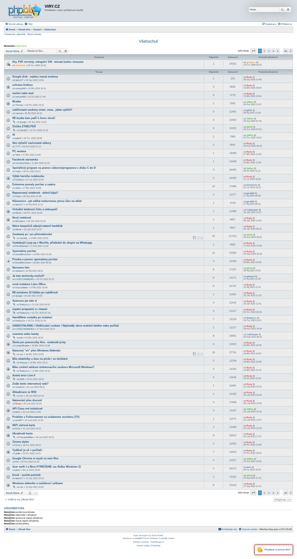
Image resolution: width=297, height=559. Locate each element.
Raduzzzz (25, 304)
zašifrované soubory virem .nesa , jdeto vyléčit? (42, 109)
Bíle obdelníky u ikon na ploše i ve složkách (40, 358)
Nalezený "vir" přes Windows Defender (36, 350)
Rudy (249, 77)
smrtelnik (20, 65)
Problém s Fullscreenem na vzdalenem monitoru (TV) (45, 416)
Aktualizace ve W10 (24, 392)
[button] (253, 51)
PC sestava (19, 151)
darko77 (19, 80)
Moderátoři (21, 46)
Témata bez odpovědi (14, 34)
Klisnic (18, 213)
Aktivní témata (34, 34)
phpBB (138, 538)
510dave (19, 179)
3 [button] (269, 51)
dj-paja (23, 122)
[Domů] (25, 10)
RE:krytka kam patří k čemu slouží (33, 118)
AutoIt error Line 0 (23, 375)
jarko (17, 412)
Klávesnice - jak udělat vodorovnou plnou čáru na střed (47, 201)
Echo (17, 428)
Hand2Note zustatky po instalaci (32, 317)
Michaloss (20, 221)
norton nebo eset (23, 93)
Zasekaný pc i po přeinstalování (32, 234)
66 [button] (285, 51)
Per (17, 461)
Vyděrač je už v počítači (27, 450)
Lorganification (22, 345)
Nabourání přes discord (27, 400)
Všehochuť (148, 41)
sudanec (251, 62)
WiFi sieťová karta (23, 425)
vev (21, 354)
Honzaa (23, 362)
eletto (18, 188)
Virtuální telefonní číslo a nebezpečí (34, 209)
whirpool (19, 271)
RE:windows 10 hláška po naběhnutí (35, 292)
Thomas (19, 105)
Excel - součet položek (26, 474)
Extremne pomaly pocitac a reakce (33, 184)
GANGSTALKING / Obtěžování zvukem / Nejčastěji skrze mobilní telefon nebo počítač (65, 325)
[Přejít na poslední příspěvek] (257, 62)
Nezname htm (20, 267)
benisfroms (251, 185)
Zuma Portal (157, 535)
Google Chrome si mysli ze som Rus (35, 458)
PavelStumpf (21, 246)
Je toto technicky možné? (28, 275)
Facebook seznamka (25, 159)
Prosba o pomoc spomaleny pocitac (35, 259)
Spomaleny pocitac (24, 250)
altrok (249, 127)
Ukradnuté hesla (22, 433)
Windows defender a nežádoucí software (37, 483)
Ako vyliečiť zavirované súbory (31, 142)
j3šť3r (249, 110)
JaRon (249, 102)
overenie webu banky (25, 333)
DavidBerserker (23, 254)
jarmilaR (250, 193)
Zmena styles (20, 441)
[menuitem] (28, 24)
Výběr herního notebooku (28, 176)
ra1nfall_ (24, 238)
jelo (21, 337)
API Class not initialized (27, 408)
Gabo (18, 171)
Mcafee (16, 101)
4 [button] (273, 51)
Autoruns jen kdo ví (24, 300)
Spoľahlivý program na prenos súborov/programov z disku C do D (54, 167)
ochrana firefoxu (22, 84)
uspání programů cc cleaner (29, 309)
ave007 (19, 420)
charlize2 (19, 387)
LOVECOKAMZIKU (24, 279)
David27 (24, 130)
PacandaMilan (26, 437)
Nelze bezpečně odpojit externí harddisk (37, 225)
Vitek (17, 155)
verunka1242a (22, 163)
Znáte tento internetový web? (30, 383)
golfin (17, 453)
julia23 (18, 138)
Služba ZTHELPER (24, 126)
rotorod (18, 113)
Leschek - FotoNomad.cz (152, 542)
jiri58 (22, 379)
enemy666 (20, 88)
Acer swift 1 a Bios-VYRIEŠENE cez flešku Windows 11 (46, 466)
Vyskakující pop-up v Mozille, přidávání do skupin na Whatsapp (52, 242)
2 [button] (264, 51)
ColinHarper (252, 210)
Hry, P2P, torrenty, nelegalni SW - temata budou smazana (47, 61)
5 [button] (277, 51)
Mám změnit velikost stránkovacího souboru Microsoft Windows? (53, 367)
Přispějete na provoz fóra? (277, 549)
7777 (17, 146)
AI (13, 134)
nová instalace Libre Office (29, 284)
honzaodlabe (21, 287)
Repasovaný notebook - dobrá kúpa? (35, 192)
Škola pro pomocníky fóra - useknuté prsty (39, 342)
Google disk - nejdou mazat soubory (35, 76)
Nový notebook (21, 217)
